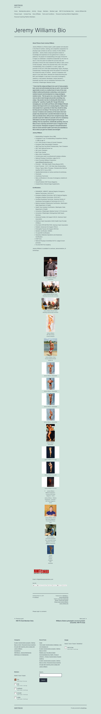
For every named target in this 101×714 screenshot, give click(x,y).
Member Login (54, 11)
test (18, 684)
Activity (34, 11)
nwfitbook (36, 597)
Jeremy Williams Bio (63, 603)
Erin (18, 679)
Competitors (17, 650)
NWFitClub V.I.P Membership (21, 654)
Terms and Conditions (48, 14)
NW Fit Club (70, 647)
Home (16, 11)
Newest (66, 643)
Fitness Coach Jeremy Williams (61, 602)
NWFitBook (18, 5)
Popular (74, 643)
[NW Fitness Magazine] (41, 571)
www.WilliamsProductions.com (44, 162)
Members (45, 11)
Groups (40, 11)
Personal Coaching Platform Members (24, 17)
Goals (40, 642)
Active (70, 643)
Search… (41, 672)
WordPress (83, 708)
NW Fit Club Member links (66, 11)
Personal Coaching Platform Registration (67, 14)
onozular (19, 692)
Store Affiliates (37, 14)
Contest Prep (27, 14)
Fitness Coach (18, 14)
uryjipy (18, 697)
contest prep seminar (63, 600)
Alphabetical (79, 643)
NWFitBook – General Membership (22, 652)
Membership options (24, 11)
